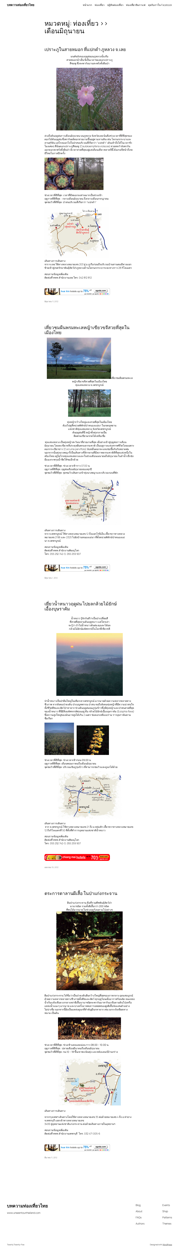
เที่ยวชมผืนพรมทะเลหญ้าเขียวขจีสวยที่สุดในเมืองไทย (87, 330)
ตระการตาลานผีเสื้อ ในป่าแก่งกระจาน (80, 893)
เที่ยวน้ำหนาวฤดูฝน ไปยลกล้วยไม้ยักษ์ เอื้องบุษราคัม (80, 606)
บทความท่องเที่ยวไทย (20, 5)
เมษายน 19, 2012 (51, 867)
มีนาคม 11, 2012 (50, 1157)
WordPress (167, 1244)
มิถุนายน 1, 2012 (51, 577)
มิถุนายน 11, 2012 (51, 301)
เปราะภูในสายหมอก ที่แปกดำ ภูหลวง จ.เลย (85, 49)
